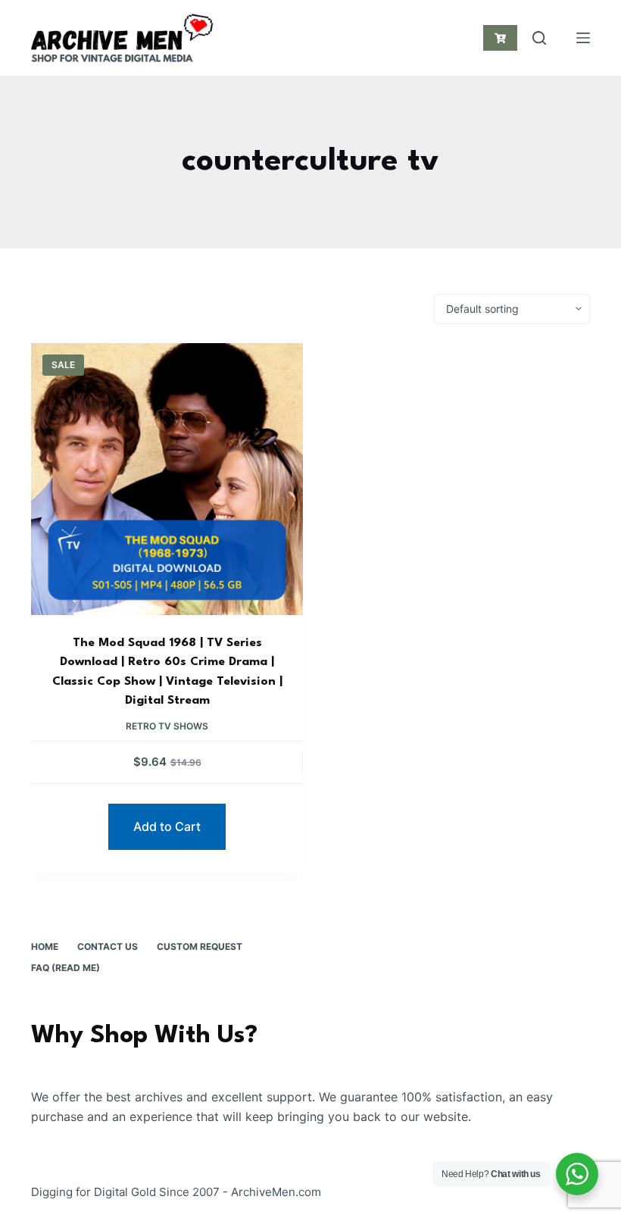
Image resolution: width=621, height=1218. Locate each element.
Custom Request (199, 946)
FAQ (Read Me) (65, 967)
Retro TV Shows (167, 726)
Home (44, 946)
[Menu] (583, 38)
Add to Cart (167, 826)
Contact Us (107, 946)
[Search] (539, 38)
